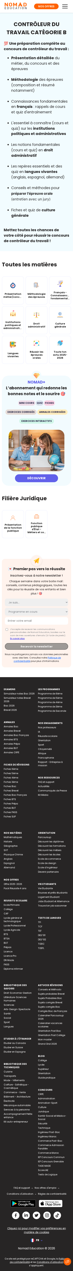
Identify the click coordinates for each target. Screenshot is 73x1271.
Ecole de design (47, 863)
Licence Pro (10, 955)
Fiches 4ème (11, 777)
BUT (6, 942)
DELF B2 (42, 939)
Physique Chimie (13, 854)
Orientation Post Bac (49, 1030)
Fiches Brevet (11, 790)
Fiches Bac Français (15, 795)
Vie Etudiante (45, 888)
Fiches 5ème (11, 773)
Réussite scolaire (47, 736)
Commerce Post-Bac (50, 1140)
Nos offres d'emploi (45, 1187)
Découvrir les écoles (49, 854)
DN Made (9, 960)
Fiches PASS (10, 812)
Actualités (43, 786)
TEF (40, 930)
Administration (46, 1098)
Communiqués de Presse (52, 790)
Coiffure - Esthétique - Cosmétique (16, 1086)
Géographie (10, 845)
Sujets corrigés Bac (49, 1006)
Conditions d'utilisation (20, 1193)
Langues (9, 1026)
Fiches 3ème (11, 782)
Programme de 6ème (50, 693)
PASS (6, 964)
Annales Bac (11, 726)
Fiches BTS (10, 799)
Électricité (9, 1101)
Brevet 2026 (10, 710)
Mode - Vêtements (14, 1080)
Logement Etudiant (49, 897)
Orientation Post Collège (51, 1035)
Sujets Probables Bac (50, 998)
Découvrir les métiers (49, 850)
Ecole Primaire (11, 904)
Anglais (8, 858)
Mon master (45, 1039)
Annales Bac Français (16, 735)
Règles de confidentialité (52, 1193)
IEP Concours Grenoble (51, 1161)
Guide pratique (46, 1077)
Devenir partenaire (48, 871)
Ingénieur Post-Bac (49, 1132)
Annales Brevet (12, 730)
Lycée (41, 1064)
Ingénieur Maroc (47, 1136)
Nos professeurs (47, 727)
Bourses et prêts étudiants (53, 892)
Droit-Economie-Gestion (18, 992)
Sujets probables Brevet (51, 993)
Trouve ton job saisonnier (52, 905)
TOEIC (41, 943)
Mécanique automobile (17, 1105)
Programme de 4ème (50, 702)
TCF (40, 926)
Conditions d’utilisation (50, 1262)
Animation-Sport (47, 1102)
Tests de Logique (47, 1174)
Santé (7, 1013)
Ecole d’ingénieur (47, 867)
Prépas (7, 947)
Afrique (42, 753)
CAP (6, 913)
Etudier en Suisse (13, 1047)
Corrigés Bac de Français (52, 1011)
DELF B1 (41, 935)
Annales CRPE (11, 752)
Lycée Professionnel (15, 925)
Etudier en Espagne (14, 1051)
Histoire (8, 841)
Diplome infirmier (13, 968)
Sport (41, 744)
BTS (6, 934)
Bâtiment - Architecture (17, 1096)
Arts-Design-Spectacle (17, 1009)
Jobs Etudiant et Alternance (53, 901)
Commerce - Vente (15, 1092)
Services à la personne (17, 1109)
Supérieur (43, 1069)
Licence (8, 951)
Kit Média (43, 795)
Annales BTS (11, 739)
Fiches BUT (10, 807)
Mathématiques (13, 837)
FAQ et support (46, 782)
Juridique (43, 1111)
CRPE (41, 1094)
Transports (10, 1076)
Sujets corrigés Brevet (50, 1002)
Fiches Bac (10, 786)
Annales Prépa (12, 743)
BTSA (7, 938)
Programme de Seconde (52, 710)
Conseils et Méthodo (49, 989)
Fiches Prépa (11, 803)
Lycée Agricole (12, 929)
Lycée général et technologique (13, 919)
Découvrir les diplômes (51, 841)
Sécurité (42, 1123)
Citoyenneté (45, 749)
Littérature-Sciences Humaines (15, 999)
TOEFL (41, 948)
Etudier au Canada (15, 1043)
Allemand (9, 867)
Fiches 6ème (11, 769)
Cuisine (8, 1071)
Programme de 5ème (50, 698)
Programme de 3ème (50, 706)
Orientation (44, 740)
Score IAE (43, 1170)
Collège (8, 909)
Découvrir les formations (52, 845)
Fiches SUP (10, 816)
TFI (39, 922)
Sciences (9, 1004)
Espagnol (9, 863)
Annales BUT (11, 748)
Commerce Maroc (48, 1152)
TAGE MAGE (44, 1165)
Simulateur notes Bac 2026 (19, 693)
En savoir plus (17, 638)
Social (7, 1017)
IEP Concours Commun (51, 1157)
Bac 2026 (9, 705)
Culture (42, 1107)
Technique (44, 1127)
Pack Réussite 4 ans (15, 888)
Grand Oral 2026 (47, 1043)
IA (39, 731)
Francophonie (46, 757)
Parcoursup (44, 837)
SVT (6, 850)
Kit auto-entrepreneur (16, 1121)
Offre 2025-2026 (13, 884)
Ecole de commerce (49, 858)
